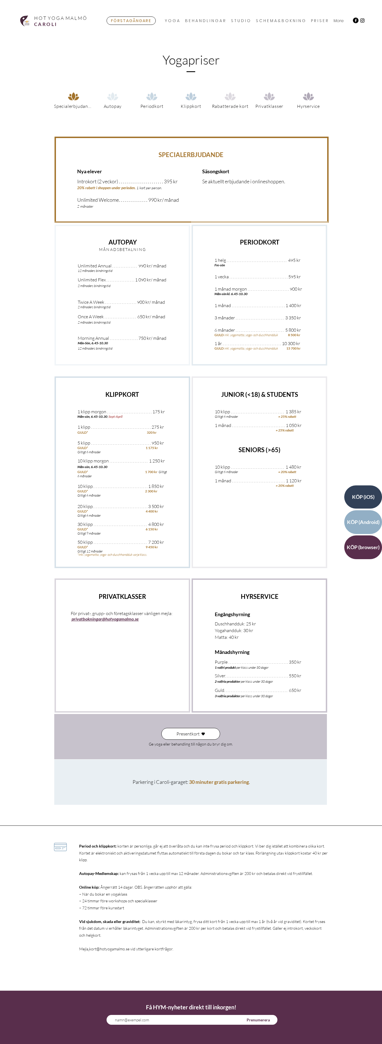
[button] (172, 20)
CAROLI (45, 24)
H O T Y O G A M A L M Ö (60, 18)
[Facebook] (356, 20)
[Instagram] (362, 20)
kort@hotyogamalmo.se (109, 948)
